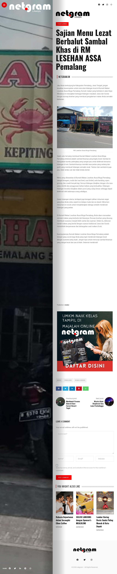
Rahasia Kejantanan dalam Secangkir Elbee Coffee (64, 520)
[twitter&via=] (15, 568)
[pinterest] (25, 568)
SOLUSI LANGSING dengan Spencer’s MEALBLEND (83, 520)
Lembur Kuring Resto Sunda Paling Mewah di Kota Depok (104, 522)
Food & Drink (62, 24)
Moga (59, 380)
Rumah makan (80, 380)
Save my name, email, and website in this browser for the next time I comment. (81, 469)
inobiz (67, 305)
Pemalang (68, 380)
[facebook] (10, 568)
